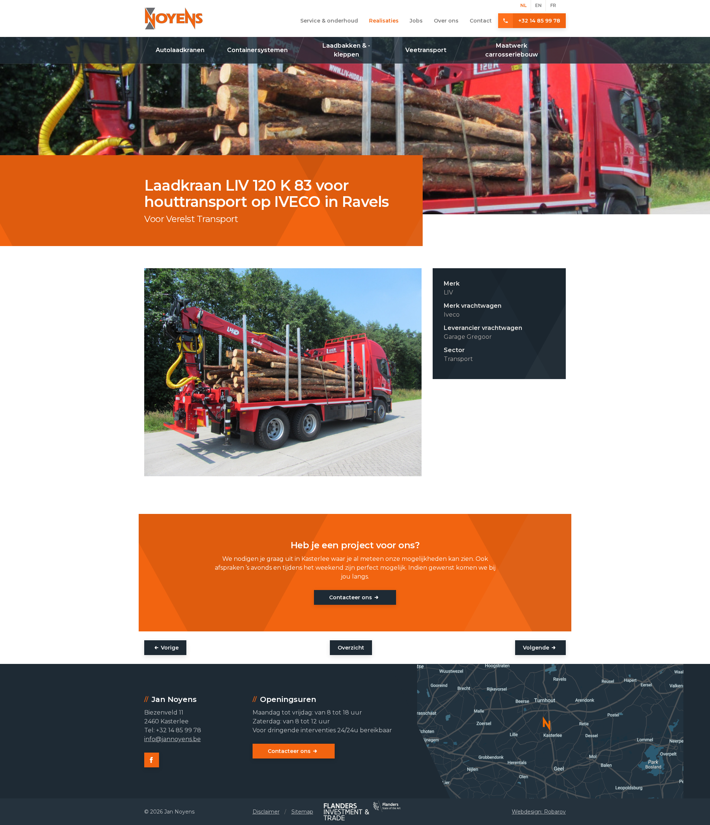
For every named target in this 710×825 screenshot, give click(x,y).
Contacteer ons (350, 597)
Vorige (170, 647)
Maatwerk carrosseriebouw (511, 50)
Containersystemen (257, 50)
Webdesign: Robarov (539, 811)
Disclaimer (266, 811)
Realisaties (384, 20)
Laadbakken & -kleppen (346, 50)
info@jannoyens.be (172, 739)
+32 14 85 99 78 (539, 20)
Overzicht (351, 647)
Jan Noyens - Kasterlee (173, 18)
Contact (481, 20)
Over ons (446, 20)
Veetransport (425, 50)
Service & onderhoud (329, 20)
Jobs (416, 20)
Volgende (536, 647)
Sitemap (302, 811)
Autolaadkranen (180, 50)
